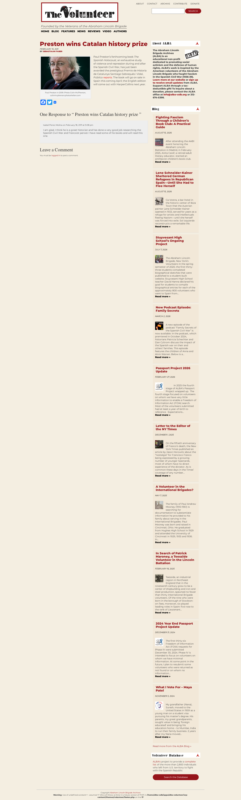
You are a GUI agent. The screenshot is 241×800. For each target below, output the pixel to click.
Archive (165, 3)
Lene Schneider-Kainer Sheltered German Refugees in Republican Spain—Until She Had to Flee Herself (175, 179)
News (81, 31)
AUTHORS (120, 31)
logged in (55, 155)
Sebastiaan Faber (52, 51)
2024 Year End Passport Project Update (174, 625)
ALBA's (157, 761)
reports (107, 77)
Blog (55, 31)
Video (107, 31)
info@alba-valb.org (175, 94)
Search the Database (176, 777)
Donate (195, 3)
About (140, 3)
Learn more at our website (169, 79)
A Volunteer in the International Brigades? (174, 488)
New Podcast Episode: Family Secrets (173, 309)
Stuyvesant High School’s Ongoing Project (170, 241)
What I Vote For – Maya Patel (174, 688)
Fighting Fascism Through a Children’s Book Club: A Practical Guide (173, 122)
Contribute (180, 3)
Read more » (162, 161)
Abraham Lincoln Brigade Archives (125, 792)
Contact (152, 3)
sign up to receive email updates (175, 81)
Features (68, 31)
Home (45, 31)
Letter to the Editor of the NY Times (173, 427)
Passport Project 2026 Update (173, 369)
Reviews (94, 31)
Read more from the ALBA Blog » (172, 746)
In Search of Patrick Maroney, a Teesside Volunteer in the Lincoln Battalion (175, 558)
